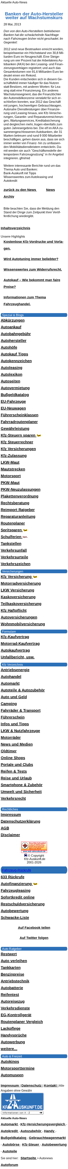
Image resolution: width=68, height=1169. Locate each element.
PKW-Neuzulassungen (20, 489)
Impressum (11, 814)
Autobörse (11, 1144)
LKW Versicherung (17, 590)
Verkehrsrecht (13, 798)
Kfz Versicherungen (18, 449)
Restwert (9, 954)
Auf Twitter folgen (34, 938)
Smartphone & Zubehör (21, 785)
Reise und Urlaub (16, 778)
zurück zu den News (20, 190)
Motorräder (11, 737)
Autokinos (10, 1061)
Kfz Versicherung (17, 577)
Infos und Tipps (15, 724)
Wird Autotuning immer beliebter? (31, 259)
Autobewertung (14, 911)
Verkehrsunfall (14, 550)
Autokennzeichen (16, 361)
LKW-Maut (10, 462)
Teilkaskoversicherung (21, 604)
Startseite (29, 1158)
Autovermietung (15, 388)
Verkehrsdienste (15, 1008)
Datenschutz (31, 1085)
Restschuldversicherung (23, 904)
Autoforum (9, 1165)
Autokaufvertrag (15, 650)
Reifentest (10, 995)
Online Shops (13, 758)
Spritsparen (12, 530)
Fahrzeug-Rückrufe (16, 870)
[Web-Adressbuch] (34, 851)
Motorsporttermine (18, 1068)
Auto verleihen (14, 961)
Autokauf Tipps (14, 354)
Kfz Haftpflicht (14, 610)
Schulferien (11, 537)
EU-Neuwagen (13, 408)
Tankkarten (11, 967)
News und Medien (17, 744)
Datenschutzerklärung (20, 821)
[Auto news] (22, 1113)
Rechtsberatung (15, 503)
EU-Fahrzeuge (13, 401)
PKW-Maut (10, 483)
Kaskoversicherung (18, 597)
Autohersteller (13, 340)
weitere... (9, 1049)
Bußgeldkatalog (15, 395)
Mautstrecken (13, 469)
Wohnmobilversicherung (23, 624)
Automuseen (12, 1075)
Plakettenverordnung (19, 496)
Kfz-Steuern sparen (18, 435)
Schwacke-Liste (15, 917)
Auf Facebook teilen (34, 928)
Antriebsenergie (15, 670)
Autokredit (10, 1131)
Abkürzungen (13, 320)
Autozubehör (31, 1131)
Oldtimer (9, 751)
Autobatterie (12, 988)
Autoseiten (10, 381)
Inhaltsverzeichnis (15, 228)
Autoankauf (11, 327)
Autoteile (9, 1151)
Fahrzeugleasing (15, 890)
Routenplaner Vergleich (22, 1022)
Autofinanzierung (17, 884)
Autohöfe (9, 347)
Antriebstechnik (15, 981)
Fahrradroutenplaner (19, 422)
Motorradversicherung (21, 583)
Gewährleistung (15, 428)
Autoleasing (11, 368)
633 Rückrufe (12, 877)
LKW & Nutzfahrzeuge (20, 731)
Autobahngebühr (16, 334)
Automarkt (10, 683)
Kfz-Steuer (31, 1144)
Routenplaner (13, 523)
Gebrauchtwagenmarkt (47, 1138)
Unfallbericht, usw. (18, 657)
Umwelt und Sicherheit (21, 792)
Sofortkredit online (18, 897)
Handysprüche (14, 1035)
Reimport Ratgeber (18, 510)
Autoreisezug (13, 1001)
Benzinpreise (12, 974)
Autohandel (11, 677)
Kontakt (51, 1085)
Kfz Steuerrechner (17, 442)
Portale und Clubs (17, 764)
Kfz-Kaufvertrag (15, 637)
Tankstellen (11, 543)
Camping (9, 704)
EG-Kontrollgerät (16, 1015)
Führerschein (13, 717)
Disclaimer (10, 835)
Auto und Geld (14, 697)
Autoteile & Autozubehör (23, 690)
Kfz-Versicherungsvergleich (43, 1124)
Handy (49, 1131)
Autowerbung (13, 1042)
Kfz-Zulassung (14, 456)
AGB (5, 828)
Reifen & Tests (14, 771)
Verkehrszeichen (15, 564)
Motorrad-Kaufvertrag (20, 643)
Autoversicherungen (19, 617)
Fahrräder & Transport (21, 710)
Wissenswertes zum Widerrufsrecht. (33, 269)
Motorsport (11, 476)
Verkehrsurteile (14, 557)
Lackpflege (10, 1028)
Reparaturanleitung (18, 516)
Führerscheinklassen (19, 415)
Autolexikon (11, 374)
